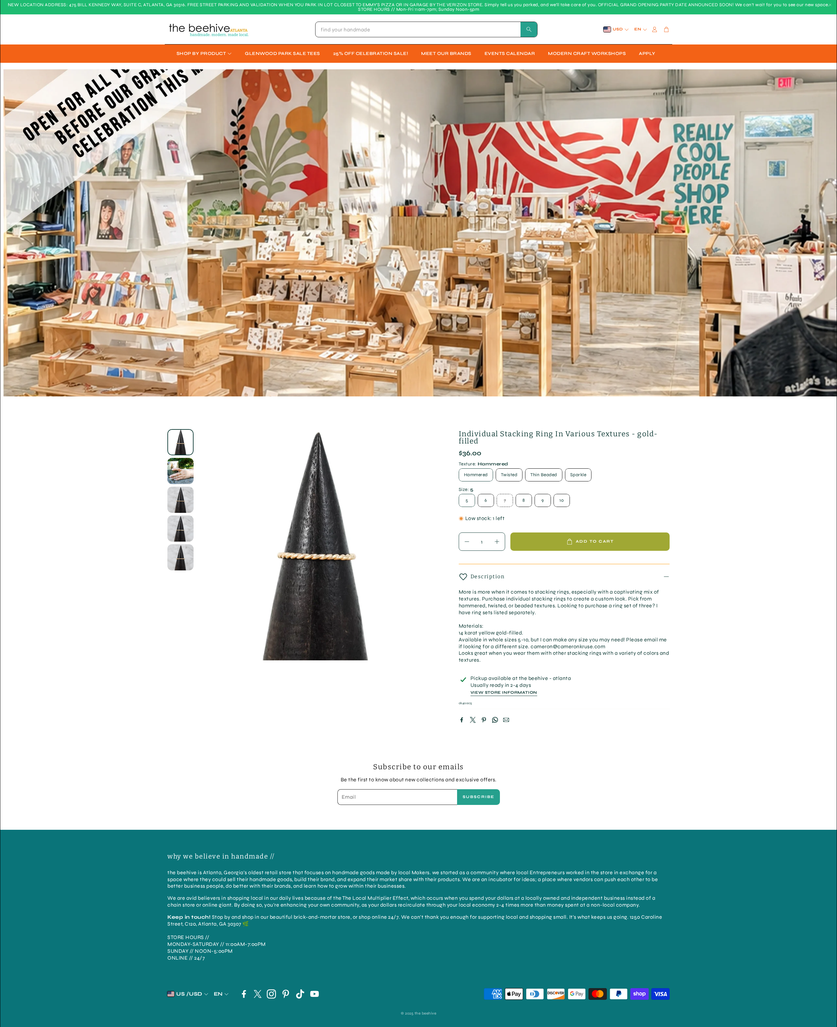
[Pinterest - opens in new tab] (285, 994)
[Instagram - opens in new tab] (271, 994)
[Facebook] (462, 720)
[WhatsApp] (495, 720)
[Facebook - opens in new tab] (243, 994)
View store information (503, 692)
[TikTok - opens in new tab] (300, 994)
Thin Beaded (543, 475)
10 (561, 500)
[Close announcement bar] (830, 5)
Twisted (509, 475)
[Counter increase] (497, 542)
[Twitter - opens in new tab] (258, 994)
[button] (426, 29)
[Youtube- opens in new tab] (314, 994)
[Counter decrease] (467, 542)
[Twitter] (473, 720)
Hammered (476, 475)
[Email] (506, 720)
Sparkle (578, 475)
